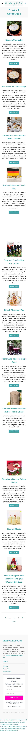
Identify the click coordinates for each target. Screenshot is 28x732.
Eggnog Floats (14, 529)
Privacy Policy (16, 703)
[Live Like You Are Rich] (14, 3)
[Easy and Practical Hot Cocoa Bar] (14, 250)
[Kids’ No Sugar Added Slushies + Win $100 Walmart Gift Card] (14, 565)
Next (14, 621)
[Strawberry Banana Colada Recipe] (14, 469)
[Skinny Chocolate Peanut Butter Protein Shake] (14, 398)
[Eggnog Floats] (14, 518)
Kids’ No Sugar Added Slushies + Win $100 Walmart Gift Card (14, 579)
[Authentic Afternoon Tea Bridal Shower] (14, 125)
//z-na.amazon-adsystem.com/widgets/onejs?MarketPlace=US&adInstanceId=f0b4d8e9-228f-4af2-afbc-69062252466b (13, 722)
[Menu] (2, 3)
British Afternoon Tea (14, 310)
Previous (7, 618)
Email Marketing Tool (16, 706)
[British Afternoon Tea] (14, 299)
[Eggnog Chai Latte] (14, 29)
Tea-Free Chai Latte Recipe (14, 87)
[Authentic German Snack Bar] (14, 175)
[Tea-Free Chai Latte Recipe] (14, 76)
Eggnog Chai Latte (14, 40)
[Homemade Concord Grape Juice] (14, 348)
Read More (14, 64)
